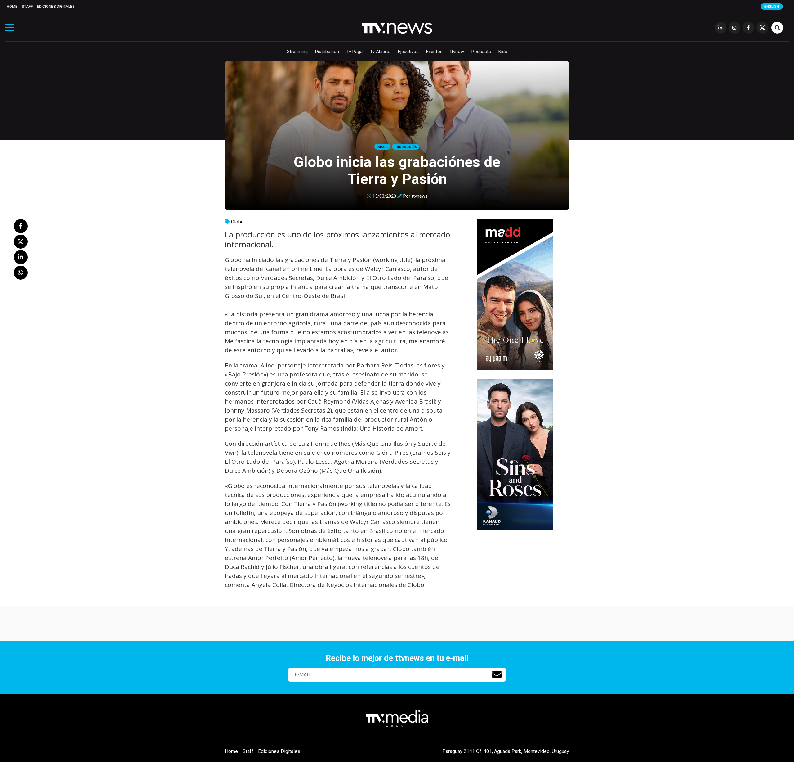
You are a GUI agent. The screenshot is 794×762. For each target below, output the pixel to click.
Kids (502, 51)
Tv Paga (354, 51)
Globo (237, 222)
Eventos (434, 51)
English (771, 6)
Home (12, 6)
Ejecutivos (408, 51)
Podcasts (481, 51)
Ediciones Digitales (56, 6)
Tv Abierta (380, 51)
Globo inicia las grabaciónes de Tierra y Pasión (397, 170)
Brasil (382, 147)
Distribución (327, 51)
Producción (405, 147)
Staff (27, 6)
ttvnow (457, 51)
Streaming (297, 51)
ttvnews (420, 196)
